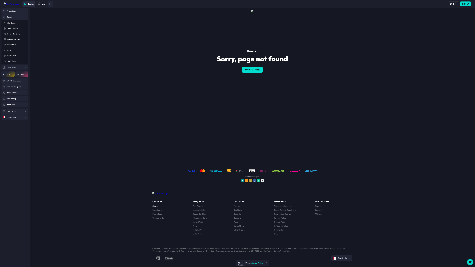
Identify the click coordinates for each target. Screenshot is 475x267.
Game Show (239, 226)
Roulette (237, 214)
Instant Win (198, 222)
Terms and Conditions (283, 206)
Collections (197, 234)
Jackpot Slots (199, 210)
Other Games (239, 230)
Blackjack (238, 210)
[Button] (50, 4)
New (195, 226)
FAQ (276, 234)
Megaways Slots (200, 218)
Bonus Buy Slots (199, 214)
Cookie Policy (280, 222)
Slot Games (198, 206)
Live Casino (157, 210)
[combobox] (341, 258)
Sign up (465, 4)
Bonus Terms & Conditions (285, 210)
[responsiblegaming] (168, 258)
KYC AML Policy (281, 226)
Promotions (157, 214)
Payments (278, 230)
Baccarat (237, 218)
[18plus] (158, 258)
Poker (236, 222)
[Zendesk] (470, 262)
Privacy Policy (280, 218)
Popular (237, 206)
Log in (453, 4)
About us (318, 206)
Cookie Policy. (257, 263)
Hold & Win (197, 230)
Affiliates (318, 214)
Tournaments (158, 218)
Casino (155, 206)
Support (318, 210)
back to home (252, 69)
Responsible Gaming (282, 214)
